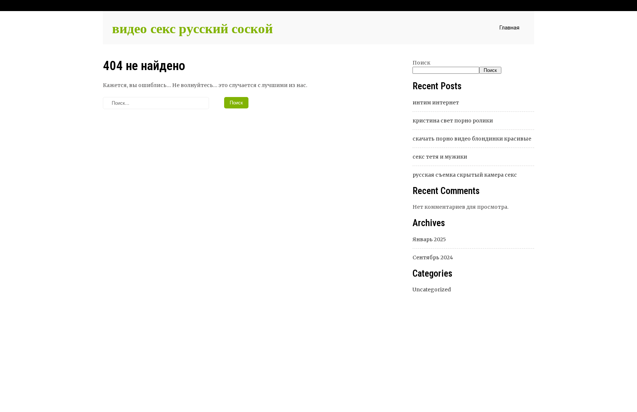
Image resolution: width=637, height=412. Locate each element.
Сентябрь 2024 (433, 257)
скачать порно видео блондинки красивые (472, 138)
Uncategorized (432, 289)
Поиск (421, 62)
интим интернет (436, 102)
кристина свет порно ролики (453, 120)
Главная (509, 27)
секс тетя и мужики (440, 156)
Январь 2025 (429, 239)
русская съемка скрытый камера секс (465, 175)
